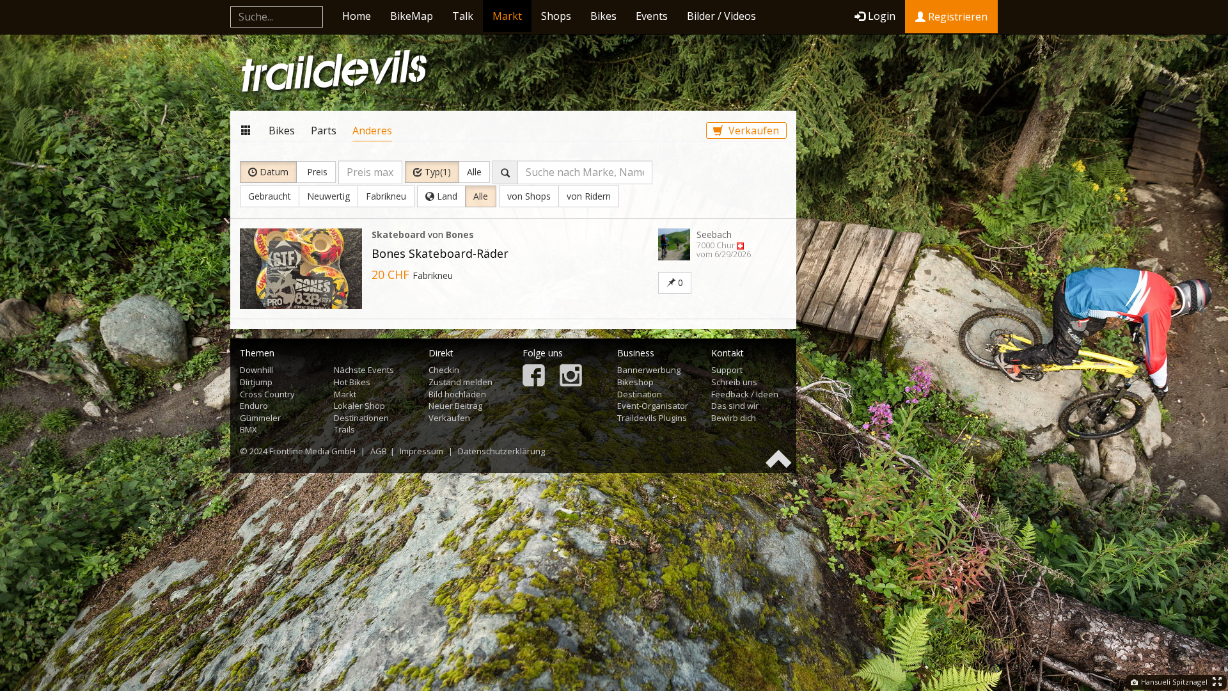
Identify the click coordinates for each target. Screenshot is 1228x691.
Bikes (603, 16)
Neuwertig (328, 196)
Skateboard (398, 234)
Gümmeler (260, 418)
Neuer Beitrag (455, 405)
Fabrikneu (386, 196)
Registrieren (956, 17)
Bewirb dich (733, 418)
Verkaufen (752, 130)
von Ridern (589, 196)
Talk (462, 16)
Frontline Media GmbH (312, 451)
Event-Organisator (652, 405)
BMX (248, 429)
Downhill (256, 370)
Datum (272, 172)
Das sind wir (735, 405)
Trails (344, 429)
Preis (315, 172)
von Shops (529, 196)
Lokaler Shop (359, 405)
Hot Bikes (352, 382)
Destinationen (361, 418)
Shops (556, 16)
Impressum (421, 451)
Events (652, 16)
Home (356, 16)
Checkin (444, 370)
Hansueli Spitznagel (1173, 682)
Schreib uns (734, 382)
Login (881, 16)
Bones (460, 234)
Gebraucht (269, 196)
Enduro (254, 405)
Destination (639, 394)
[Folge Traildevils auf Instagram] (571, 376)
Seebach (714, 234)
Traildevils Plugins (652, 418)
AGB (378, 451)
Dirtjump (256, 382)
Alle (474, 172)
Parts (323, 130)
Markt (507, 16)
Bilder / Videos (721, 16)
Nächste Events (364, 370)
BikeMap (411, 16)
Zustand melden (460, 382)
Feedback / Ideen (744, 394)
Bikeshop (635, 382)
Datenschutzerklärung (501, 451)
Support (727, 370)
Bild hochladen (457, 394)
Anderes (372, 130)
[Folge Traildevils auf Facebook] (534, 376)
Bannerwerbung (649, 370)
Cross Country (267, 394)
